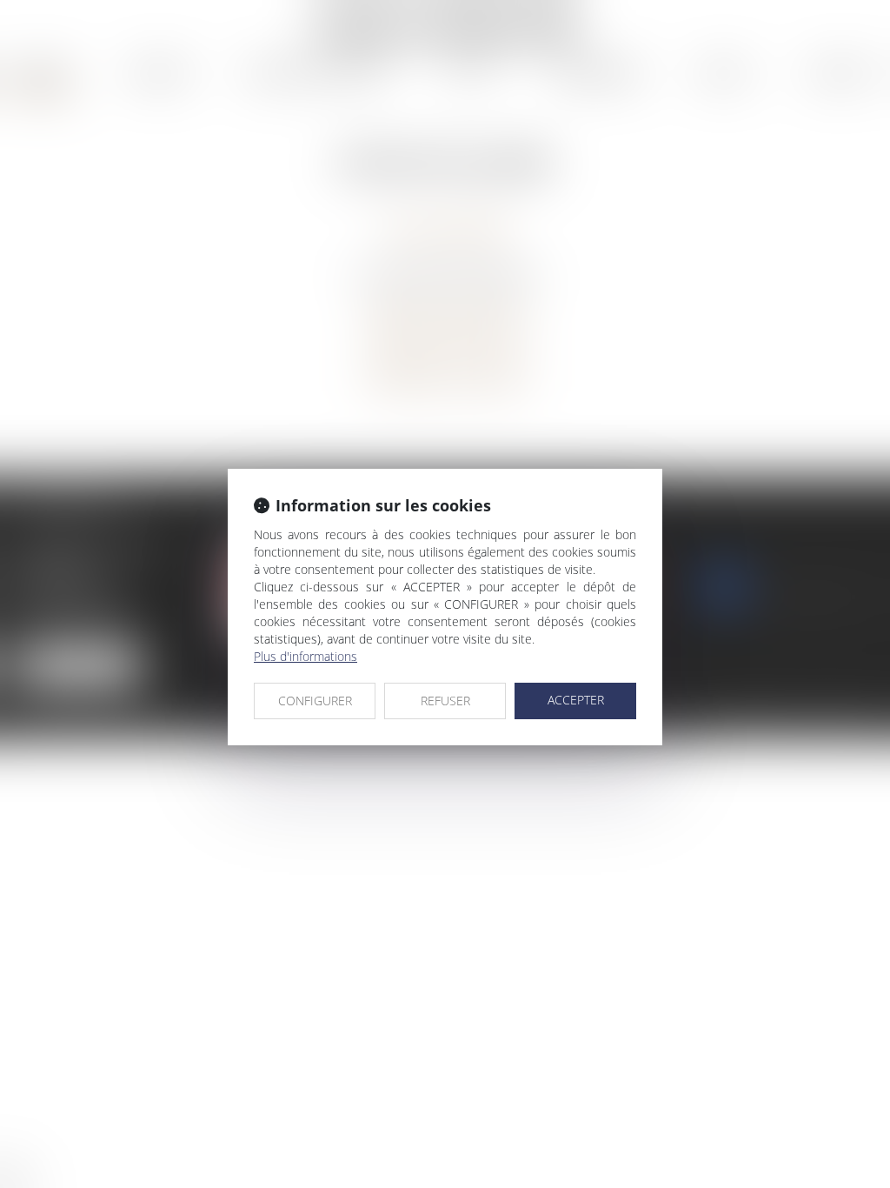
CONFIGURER (315, 700)
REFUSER (445, 700)
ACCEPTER (576, 699)
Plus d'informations (305, 656)
